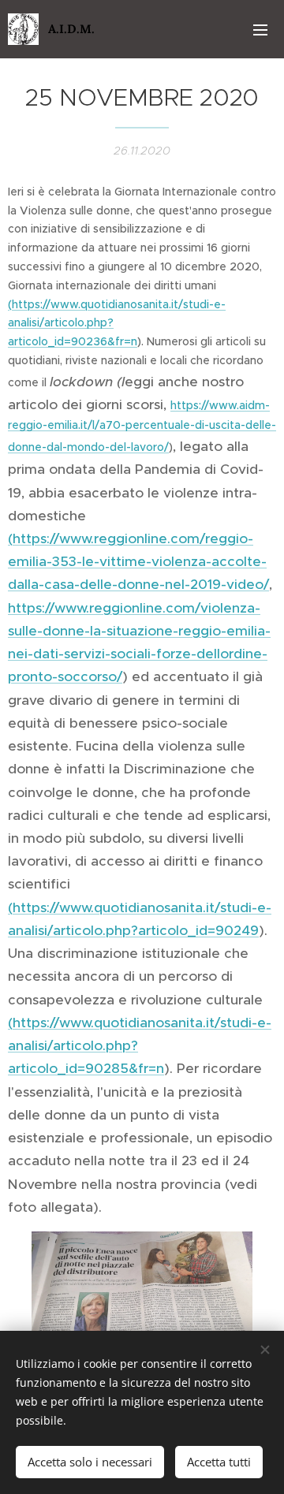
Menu (260, 29)
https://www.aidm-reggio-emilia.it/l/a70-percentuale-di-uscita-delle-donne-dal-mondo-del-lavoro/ (142, 426)
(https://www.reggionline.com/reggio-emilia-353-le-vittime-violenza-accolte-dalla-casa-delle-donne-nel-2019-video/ (138, 561)
